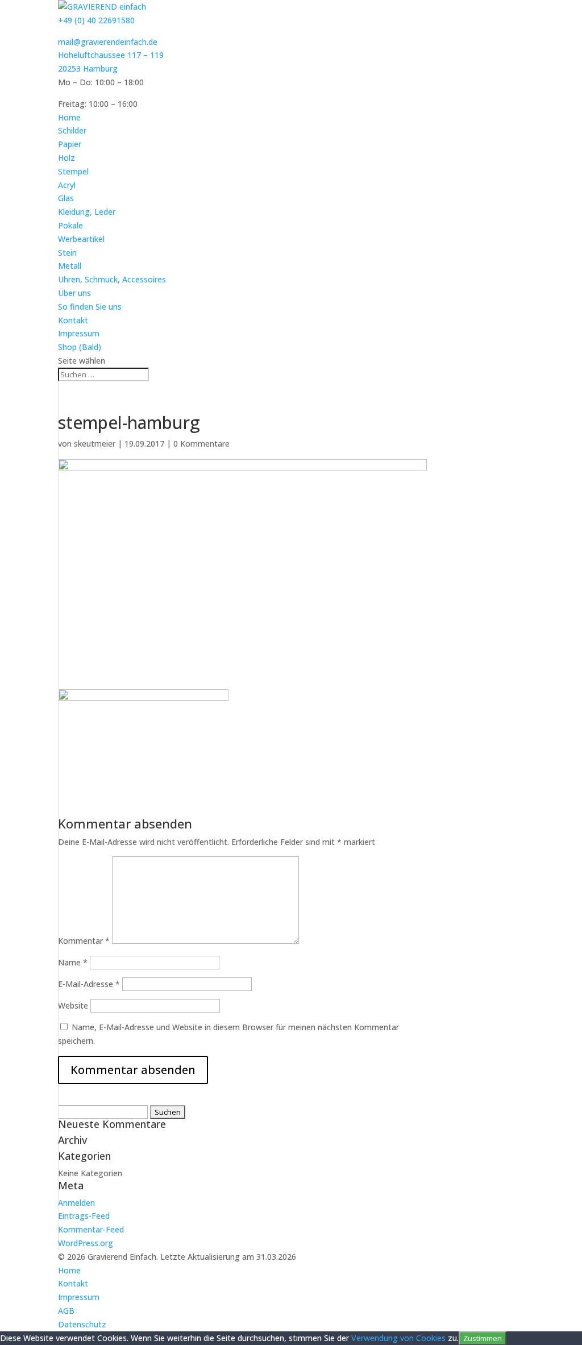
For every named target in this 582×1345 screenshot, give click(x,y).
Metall (69, 265)
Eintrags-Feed (84, 1215)
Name (73, 962)
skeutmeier (94, 443)
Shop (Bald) (79, 347)
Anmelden (76, 1202)
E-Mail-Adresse (89, 983)
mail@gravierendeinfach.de (107, 41)
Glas (66, 198)
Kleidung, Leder (86, 211)
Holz (66, 157)
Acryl (67, 185)
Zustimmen (482, 1338)
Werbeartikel (81, 239)
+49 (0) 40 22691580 (96, 20)
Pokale (70, 225)
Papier (69, 144)
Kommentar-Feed (91, 1229)
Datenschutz (82, 1324)
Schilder (72, 130)
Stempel (73, 171)
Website (73, 1005)
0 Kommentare (201, 443)
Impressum (78, 333)
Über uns (74, 293)
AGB (66, 1310)
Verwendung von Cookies (398, 1337)
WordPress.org (85, 1243)
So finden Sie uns (90, 306)
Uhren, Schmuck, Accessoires (112, 279)
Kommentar (84, 940)
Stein (67, 252)
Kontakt (73, 320)
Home (69, 117)
